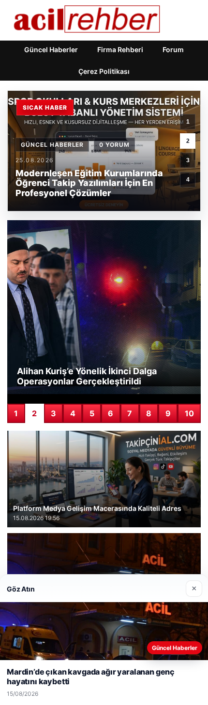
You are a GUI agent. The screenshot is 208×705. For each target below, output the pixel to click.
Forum (173, 49)
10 (189, 413)
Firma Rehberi (120, 49)
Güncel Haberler (51, 49)
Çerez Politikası (104, 71)
